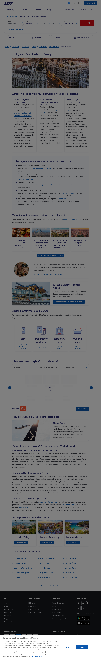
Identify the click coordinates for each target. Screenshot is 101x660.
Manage (68, 647)
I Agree (82, 647)
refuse (39, 655)
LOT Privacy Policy (36, 656)
